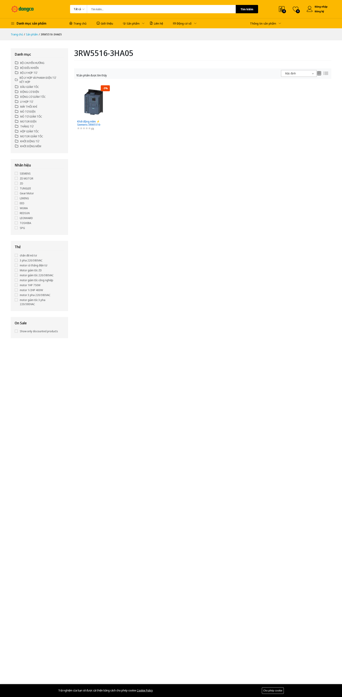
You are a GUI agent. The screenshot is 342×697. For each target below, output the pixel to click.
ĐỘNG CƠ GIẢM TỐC (33, 97)
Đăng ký (319, 11)
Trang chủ (79, 23)
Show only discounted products (39, 331)
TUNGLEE (25, 188)
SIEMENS (25, 173)
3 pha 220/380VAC (31, 260)
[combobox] (299, 73)
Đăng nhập (321, 6)
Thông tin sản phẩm (263, 23)
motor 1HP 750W (30, 285)
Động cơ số (184, 23)
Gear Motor (27, 193)
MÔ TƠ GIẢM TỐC (31, 116)
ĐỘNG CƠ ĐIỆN (29, 92)
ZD (21, 183)
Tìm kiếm (246, 9)
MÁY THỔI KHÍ (28, 106)
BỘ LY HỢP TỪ (28, 73)
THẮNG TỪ (26, 126)
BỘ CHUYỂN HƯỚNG (32, 63)
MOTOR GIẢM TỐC (31, 136)
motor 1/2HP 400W (31, 290)
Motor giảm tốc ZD (31, 270)
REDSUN (25, 213)
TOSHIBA (25, 223)
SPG (22, 228)
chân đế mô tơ (28, 255)
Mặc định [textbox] (290, 73)
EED (22, 203)
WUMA (24, 208)
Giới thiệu (107, 23)
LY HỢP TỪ (26, 102)
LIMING (24, 198)
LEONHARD (26, 218)
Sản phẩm (133, 23)
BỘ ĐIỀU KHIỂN (29, 68)
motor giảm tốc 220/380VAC (37, 275)
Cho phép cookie (272, 690)
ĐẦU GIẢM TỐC (29, 87)
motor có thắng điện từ (33, 265)
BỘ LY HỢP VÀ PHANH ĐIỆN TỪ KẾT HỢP (38, 80)
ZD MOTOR (26, 178)
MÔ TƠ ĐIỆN (27, 111)
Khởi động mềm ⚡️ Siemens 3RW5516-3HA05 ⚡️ (89, 123)
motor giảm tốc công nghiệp (36, 280)
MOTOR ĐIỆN (28, 121)
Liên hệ (158, 23)
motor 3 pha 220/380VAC (35, 295)
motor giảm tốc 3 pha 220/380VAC (32, 302)
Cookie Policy (145, 690)
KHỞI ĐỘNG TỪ (29, 141)
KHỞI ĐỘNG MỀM (30, 146)
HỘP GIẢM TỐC (29, 131)
